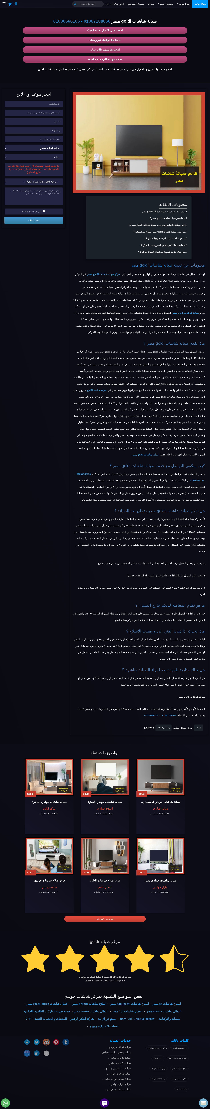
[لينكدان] (36, 1053)
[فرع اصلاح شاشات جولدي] (49, 856)
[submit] (75, 4)
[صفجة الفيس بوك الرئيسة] (46, 1053)
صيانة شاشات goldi (180, 1048)
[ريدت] (46, 1042)
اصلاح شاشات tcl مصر (167, 1003)
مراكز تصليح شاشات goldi (157, 1048)
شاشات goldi (158, 1058)
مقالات (151, 4)
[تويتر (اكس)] (36, 1042)
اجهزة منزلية (184, 4)
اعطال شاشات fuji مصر (127, 1011)
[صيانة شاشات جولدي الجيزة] (105, 777)
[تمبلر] (65, 1042)
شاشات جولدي (181, 1089)
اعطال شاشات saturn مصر (91, 1011)
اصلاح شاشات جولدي (179, 1069)
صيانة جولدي (200, 4)
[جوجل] (27, 1053)
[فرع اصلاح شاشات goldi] (105, 856)
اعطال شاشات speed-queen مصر (47, 1003)
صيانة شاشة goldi (96, 390)
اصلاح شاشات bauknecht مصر (129, 1003)
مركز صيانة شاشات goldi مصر (103, 274)
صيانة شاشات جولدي (159, 1079)
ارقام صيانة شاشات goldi (178, 1058)
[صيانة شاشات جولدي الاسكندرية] (160, 777)
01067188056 (97, 21)
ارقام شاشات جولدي (179, 1079)
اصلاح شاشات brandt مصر (89, 1003)
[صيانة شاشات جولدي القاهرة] (49, 777)
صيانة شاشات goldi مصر (152, 265)
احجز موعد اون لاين (114, 4)
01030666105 (66, 21)
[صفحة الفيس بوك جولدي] (27, 1042)
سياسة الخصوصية (135, 4)
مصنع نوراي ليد (107, 1018)
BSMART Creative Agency (137, 1018)
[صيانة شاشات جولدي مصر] (160, 856)
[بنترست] (56, 1042)
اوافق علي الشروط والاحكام (32, 212)
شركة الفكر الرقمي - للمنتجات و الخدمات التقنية (64, 1018)
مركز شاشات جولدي (158, 1069)
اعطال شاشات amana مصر (163, 1011)
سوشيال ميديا (166, 4)
